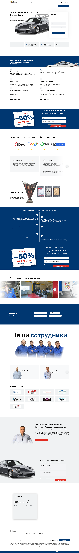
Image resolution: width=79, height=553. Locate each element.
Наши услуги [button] (25, 5)
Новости (31, 5)
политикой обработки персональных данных (58, 30)
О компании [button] (12, 5)
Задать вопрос (61, 480)
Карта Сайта (28, 533)
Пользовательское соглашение (38, 533)
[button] (67, 166)
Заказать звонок (63, 5)
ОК (57, 551)
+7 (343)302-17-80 (63, 2)
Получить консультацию (58, 32)
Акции (37, 5)
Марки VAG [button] (19, 5)
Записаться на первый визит (61, 266)
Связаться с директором (42, 439)
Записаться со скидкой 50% (58, 126)
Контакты (42, 5)
